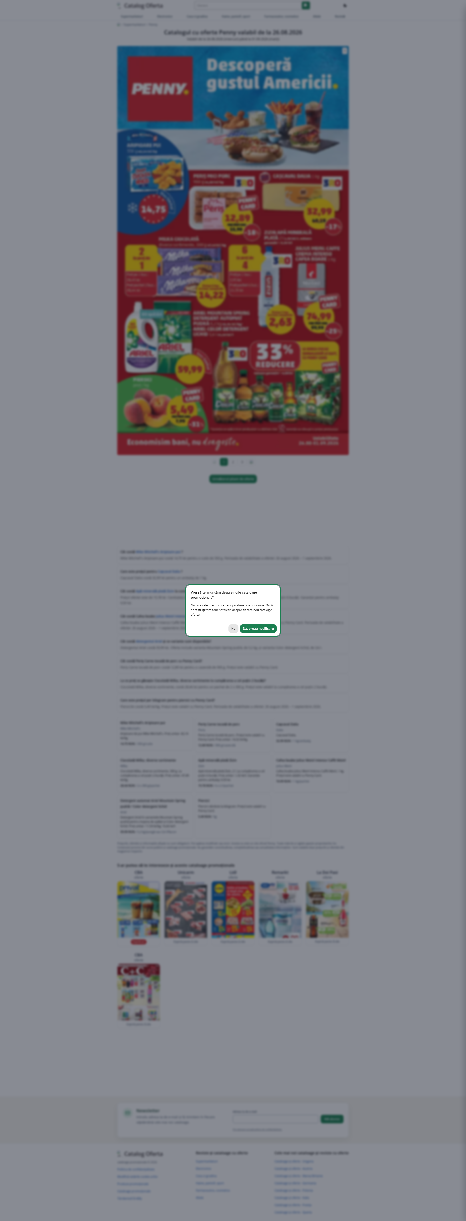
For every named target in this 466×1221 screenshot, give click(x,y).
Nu (233, 629)
